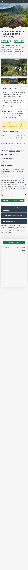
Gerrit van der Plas (6, 227)
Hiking (11, 40)
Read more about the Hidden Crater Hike (12, 209)
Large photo (22, 59)
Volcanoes (5, 40)
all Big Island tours (19, 41)
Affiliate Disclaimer (9, 221)
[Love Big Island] (2, 2)
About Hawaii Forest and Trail (12, 216)
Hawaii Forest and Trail (18, 147)
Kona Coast (12, 162)
